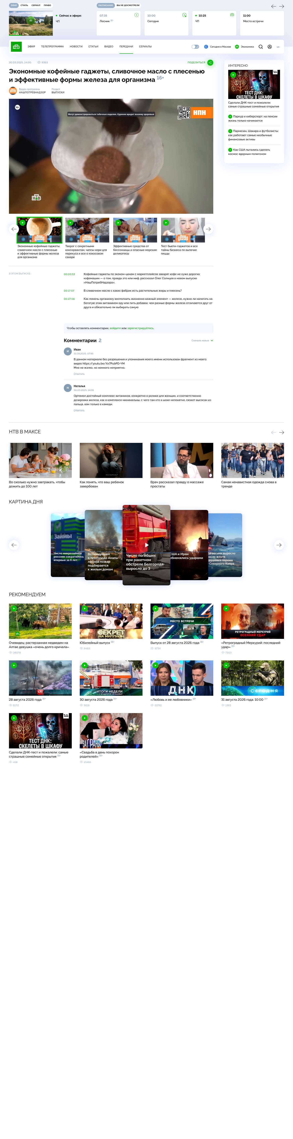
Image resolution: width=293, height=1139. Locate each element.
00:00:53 (69, 274)
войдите (115, 328)
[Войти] (270, 47)
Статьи (93, 46)
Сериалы (145, 46)
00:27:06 (69, 299)
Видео (108, 46)
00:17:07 (69, 290)
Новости (76, 46)
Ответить (79, 374)
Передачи (126, 46)
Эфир (31, 46)
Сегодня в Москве (220, 46)
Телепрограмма (52, 46)
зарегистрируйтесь (140, 328)
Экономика (247, 46)
